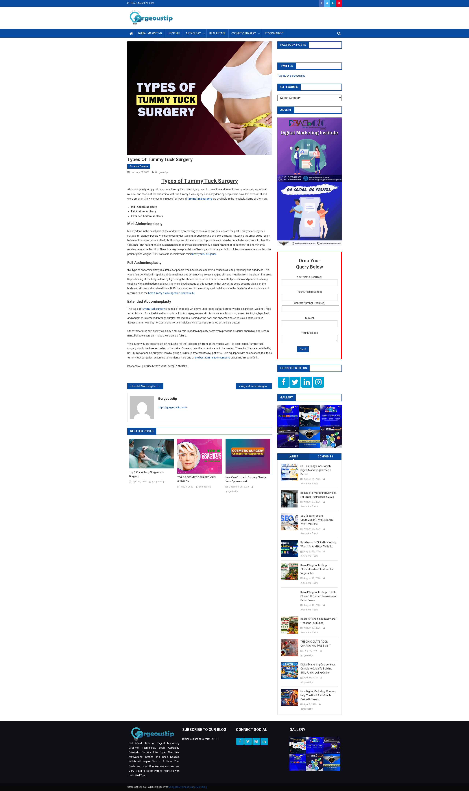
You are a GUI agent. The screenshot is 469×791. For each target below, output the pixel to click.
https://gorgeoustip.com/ (172, 407)
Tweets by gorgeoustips (291, 75)
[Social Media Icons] (283, 382)
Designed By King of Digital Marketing (188, 787)
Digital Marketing (150, 33)
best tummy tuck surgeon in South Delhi (171, 293)
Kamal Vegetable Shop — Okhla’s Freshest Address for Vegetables (317, 569)
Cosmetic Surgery (243, 33)
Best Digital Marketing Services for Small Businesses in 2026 (318, 494)
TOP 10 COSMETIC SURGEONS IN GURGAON (196, 479)
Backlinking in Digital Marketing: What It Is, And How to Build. (318, 544)
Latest (293, 456)
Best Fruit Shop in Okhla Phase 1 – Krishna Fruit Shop (319, 620)
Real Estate (217, 33)
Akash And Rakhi (309, 483)
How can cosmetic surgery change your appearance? (246, 479)
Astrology (193, 33)
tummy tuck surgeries (204, 254)
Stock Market (274, 33)
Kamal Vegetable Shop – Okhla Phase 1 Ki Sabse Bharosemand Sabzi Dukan (318, 596)
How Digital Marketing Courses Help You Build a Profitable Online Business (318, 695)
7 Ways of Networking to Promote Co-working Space (255, 386)
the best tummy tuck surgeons (212, 357)
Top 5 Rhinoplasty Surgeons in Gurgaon (146, 474)
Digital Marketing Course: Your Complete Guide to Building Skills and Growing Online (317, 668)
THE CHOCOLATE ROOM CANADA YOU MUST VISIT (315, 643)
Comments (325, 456)
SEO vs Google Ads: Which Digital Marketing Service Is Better (315, 470)
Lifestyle (174, 33)
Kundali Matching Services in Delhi (147, 386)
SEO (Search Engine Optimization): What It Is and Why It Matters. (316, 519)
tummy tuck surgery (200, 198)
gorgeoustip (161, 172)
